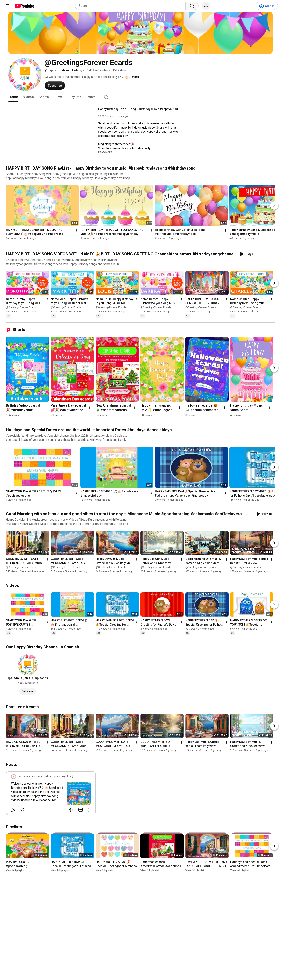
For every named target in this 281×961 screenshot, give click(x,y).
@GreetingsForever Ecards (21, 307)
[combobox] (132, 5)
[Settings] (249, 5)
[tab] (13, 97)
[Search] (192, 6)
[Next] (274, 205)
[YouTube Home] (24, 6)
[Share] (71, 810)
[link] (51, 794)
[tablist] (140, 97)
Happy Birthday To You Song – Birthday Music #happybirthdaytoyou (139, 109)
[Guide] (7, 5)
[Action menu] (89, 810)
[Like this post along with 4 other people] (12, 810)
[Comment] (81, 810)
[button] (105, 152)
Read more (105, 152)
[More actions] (77, 230)
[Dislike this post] (22, 810)
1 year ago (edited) (62, 776)
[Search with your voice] (206, 6)
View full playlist (15, 870)
